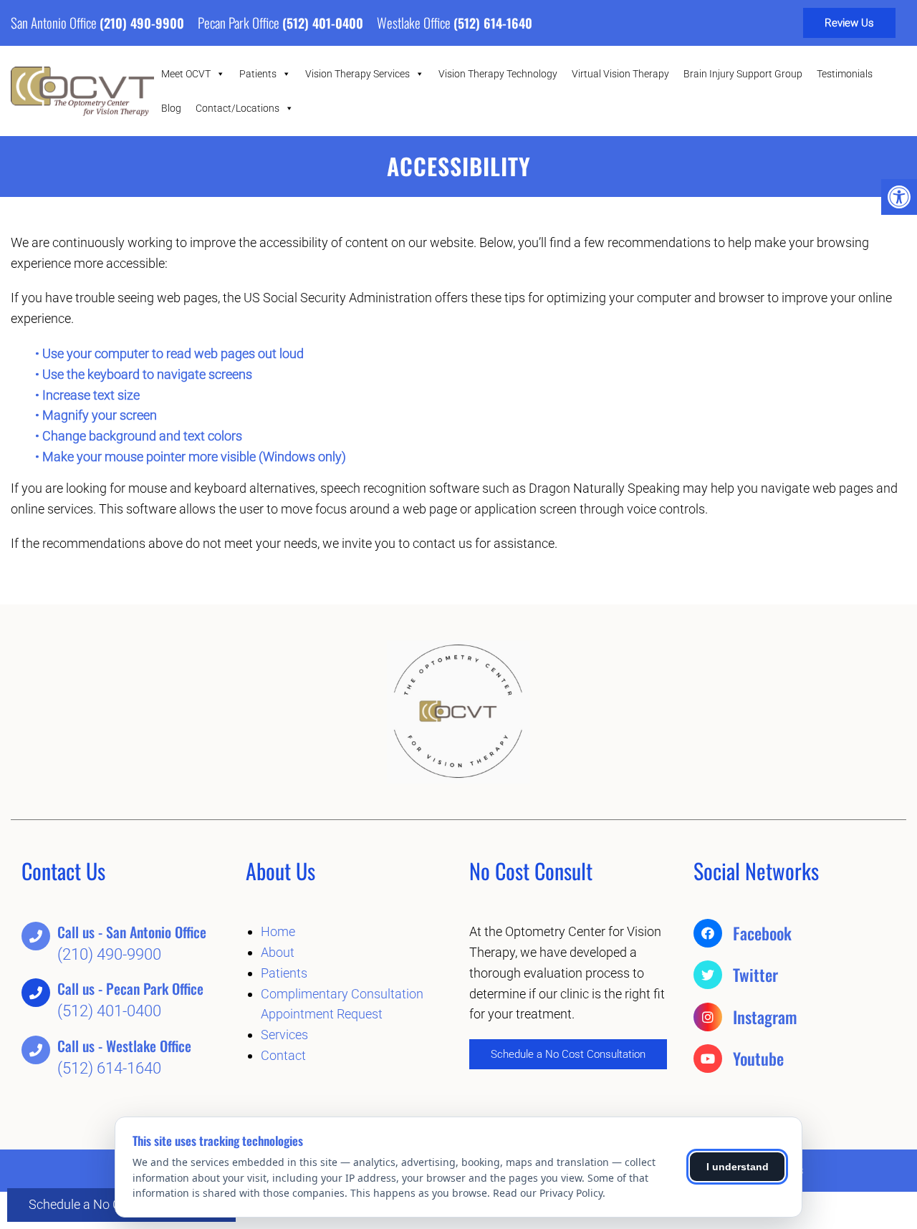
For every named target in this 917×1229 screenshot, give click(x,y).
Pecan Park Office (240, 22)
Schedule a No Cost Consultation (568, 1054)
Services (284, 1034)
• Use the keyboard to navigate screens (145, 374)
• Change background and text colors (140, 435)
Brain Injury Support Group (742, 73)
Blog (171, 108)
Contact (283, 1055)
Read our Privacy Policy (547, 1193)
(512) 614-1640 (492, 23)
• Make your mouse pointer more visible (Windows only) (190, 456)
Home (278, 931)
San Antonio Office (55, 22)
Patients (258, 73)
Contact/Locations (237, 108)
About (277, 952)
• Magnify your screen (97, 415)
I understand (737, 1166)
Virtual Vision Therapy (620, 73)
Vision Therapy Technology (497, 73)
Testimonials (845, 73)
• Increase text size (89, 395)
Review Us (849, 22)
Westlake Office (415, 22)
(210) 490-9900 (142, 23)
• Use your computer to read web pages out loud (171, 353)
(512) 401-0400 (322, 23)
